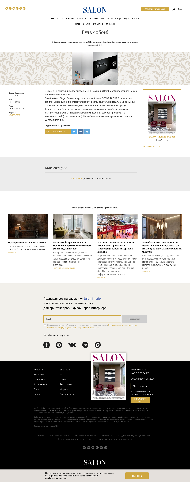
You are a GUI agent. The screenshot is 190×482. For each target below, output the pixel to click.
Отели (86, 24)
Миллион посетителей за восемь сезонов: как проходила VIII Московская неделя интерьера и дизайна (115, 247)
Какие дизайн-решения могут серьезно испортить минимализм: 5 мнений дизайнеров (72, 245)
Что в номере (140, 386)
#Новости (12, 252)
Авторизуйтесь (77, 179)
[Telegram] (87, 131)
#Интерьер (57, 268)
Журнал (136, 18)
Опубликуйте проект (155, 9)
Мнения (110, 24)
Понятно (137, 476)
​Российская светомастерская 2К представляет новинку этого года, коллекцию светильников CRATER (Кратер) (161, 247)
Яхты (78, 24)
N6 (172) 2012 (14, 115)
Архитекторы (97, 18)
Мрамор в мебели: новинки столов (27, 242)
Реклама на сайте (59, 435)
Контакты (107, 435)
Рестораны (98, 24)
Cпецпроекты (67, 394)
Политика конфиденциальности (115, 439)
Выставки (65, 369)
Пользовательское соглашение (75, 439)
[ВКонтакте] (80, 131)
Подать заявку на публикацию (134, 435)
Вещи (118, 18)
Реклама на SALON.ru (151, 146)
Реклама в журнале (85, 435)
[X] (74, 131)
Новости (54, 18)
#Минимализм (68, 268)
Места (110, 18)
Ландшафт (82, 18)
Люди (126, 18)
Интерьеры (68, 18)
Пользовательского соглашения (122, 325)
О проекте (39, 435)
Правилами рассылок (89, 328)
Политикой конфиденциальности (62, 328)
